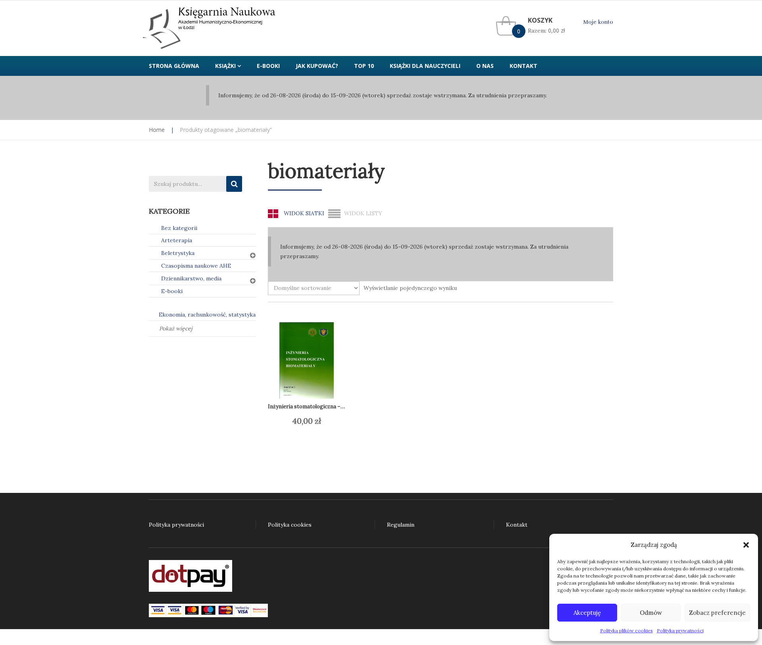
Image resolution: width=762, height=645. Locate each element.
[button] (746, 545)
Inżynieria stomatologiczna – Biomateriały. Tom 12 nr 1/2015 (343, 406)
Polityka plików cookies (626, 630)
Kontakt (516, 524)
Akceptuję (587, 612)
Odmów (651, 612)
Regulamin (400, 524)
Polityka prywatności (680, 630)
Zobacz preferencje (717, 612)
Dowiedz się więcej (314, 421)
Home (157, 129)
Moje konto (598, 22)
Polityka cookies (290, 524)
